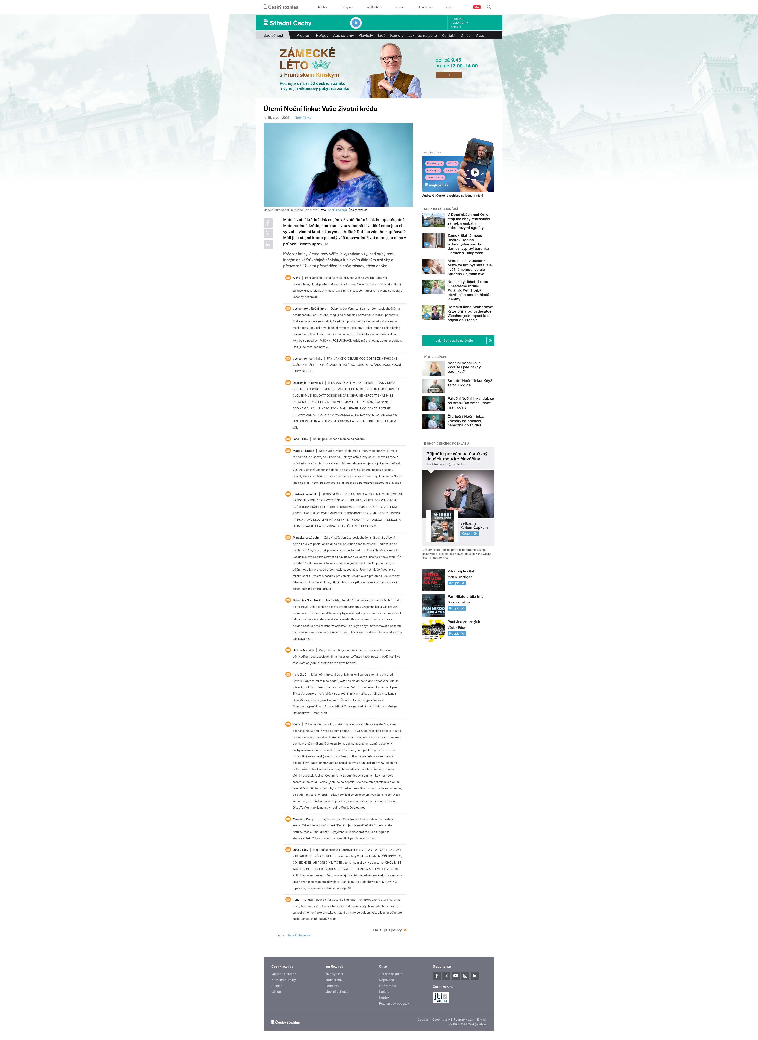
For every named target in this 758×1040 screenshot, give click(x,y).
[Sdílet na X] (268, 233)
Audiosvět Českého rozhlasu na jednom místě (452, 195)
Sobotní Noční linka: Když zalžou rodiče (470, 383)
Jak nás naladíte (422, 35)
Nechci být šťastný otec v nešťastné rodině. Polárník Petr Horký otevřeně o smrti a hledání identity (470, 290)
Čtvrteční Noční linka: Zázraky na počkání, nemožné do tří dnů (466, 420)
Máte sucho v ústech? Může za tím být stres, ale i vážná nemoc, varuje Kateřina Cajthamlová (470, 267)
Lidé (382, 35)
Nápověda (386, 980)
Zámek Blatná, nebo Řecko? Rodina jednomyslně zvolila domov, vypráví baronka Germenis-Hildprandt (468, 244)
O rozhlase (425, 7)
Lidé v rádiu (387, 986)
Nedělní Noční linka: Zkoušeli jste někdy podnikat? (465, 367)
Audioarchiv (459, 23)
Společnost (273, 35)
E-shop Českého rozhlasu (446, 443)
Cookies (423, 1019)
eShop (276, 992)
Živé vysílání (433, 177)
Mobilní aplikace (337, 992)
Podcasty (332, 986)
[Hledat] (489, 7)
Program (347, 7)
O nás (465, 35)
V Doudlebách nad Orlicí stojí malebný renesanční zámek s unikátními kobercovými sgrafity (469, 221)
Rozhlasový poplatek (394, 1003)
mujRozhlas (374, 7)
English (482, 1019)
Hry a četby (433, 163)
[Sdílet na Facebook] (268, 223)
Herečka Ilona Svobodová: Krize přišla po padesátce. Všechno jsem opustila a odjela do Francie (470, 313)
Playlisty (365, 35)
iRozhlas (323, 7)
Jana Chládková (299, 935)
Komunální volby (283, 980)
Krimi (451, 163)
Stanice (400, 7)
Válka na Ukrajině (283, 974)
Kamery (456, 26)
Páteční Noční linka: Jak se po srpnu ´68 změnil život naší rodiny (471, 402)
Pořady (322, 35)
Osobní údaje (441, 1019)
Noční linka (303, 118)
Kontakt (448, 35)
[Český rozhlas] (281, 7)
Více (481, 35)
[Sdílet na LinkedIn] (268, 244)
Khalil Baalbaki (337, 210)
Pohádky (431, 170)
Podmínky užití (463, 1019)
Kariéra (384, 992)
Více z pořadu (435, 357)
